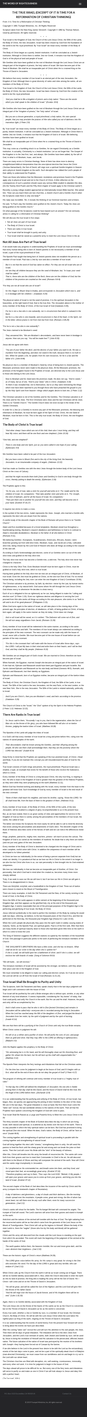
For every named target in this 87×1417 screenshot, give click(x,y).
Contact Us (66, 1393)
